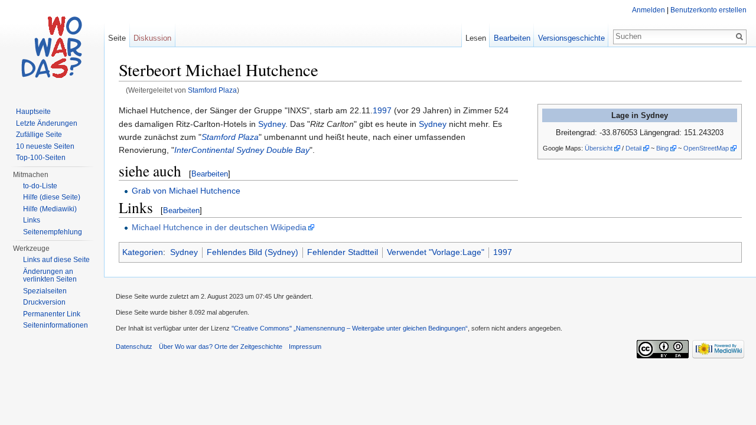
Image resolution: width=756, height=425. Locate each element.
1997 (382, 110)
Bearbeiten (209, 173)
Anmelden (648, 10)
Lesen (475, 38)
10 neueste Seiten (45, 146)
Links (31, 220)
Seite (117, 38)
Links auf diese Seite (56, 260)
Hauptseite (33, 111)
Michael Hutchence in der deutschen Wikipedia (219, 227)
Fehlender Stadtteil (342, 252)
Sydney (271, 124)
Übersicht (598, 148)
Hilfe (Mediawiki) (50, 209)
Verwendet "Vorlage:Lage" (435, 252)
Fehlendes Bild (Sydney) (252, 252)
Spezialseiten (45, 291)
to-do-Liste (40, 186)
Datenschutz (134, 346)
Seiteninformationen (55, 325)
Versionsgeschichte (571, 38)
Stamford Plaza (212, 90)
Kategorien (142, 252)
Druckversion (44, 302)
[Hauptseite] (52, 47)
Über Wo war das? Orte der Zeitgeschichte (220, 346)
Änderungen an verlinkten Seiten (50, 275)
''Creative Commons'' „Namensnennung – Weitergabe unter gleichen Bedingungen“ (350, 328)
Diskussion (152, 38)
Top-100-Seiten (41, 157)
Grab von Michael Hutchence (186, 190)
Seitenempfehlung (52, 232)
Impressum (305, 346)
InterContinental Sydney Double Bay (241, 150)
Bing (662, 148)
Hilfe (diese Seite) (51, 197)
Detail (633, 148)
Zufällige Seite (39, 134)
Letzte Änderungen (46, 123)
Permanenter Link (51, 314)
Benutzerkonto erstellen (708, 10)
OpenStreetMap (706, 148)
